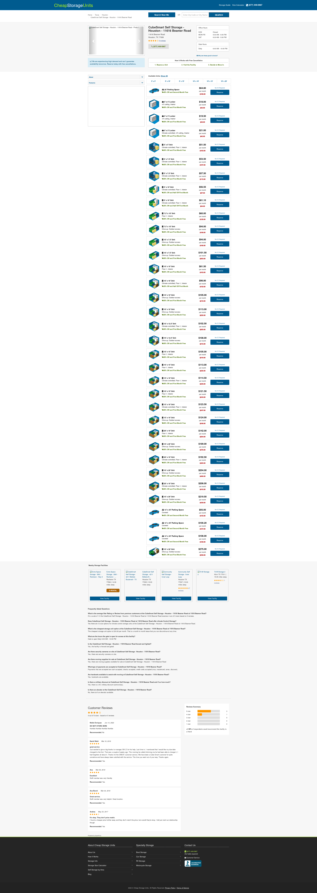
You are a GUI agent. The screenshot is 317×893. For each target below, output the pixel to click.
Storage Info (93, 861)
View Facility (104, 598)
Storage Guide (224, 5)
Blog (89, 874)
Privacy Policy (170, 888)
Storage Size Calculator (97, 865)
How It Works (93, 856)
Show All (164, 76)
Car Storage (141, 856)
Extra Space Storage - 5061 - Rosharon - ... (112, 574)
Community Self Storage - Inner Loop (184, 574)
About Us (91, 852)
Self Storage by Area (96, 869)
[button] (93, 40)
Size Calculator (238, 5)
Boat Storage (141, 852)
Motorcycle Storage (143, 865)
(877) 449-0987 (255, 4)
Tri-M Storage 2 (219, 572)
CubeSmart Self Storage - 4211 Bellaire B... (148, 574)
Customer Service (193, 857)
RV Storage (140, 861)
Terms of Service (183, 888)
